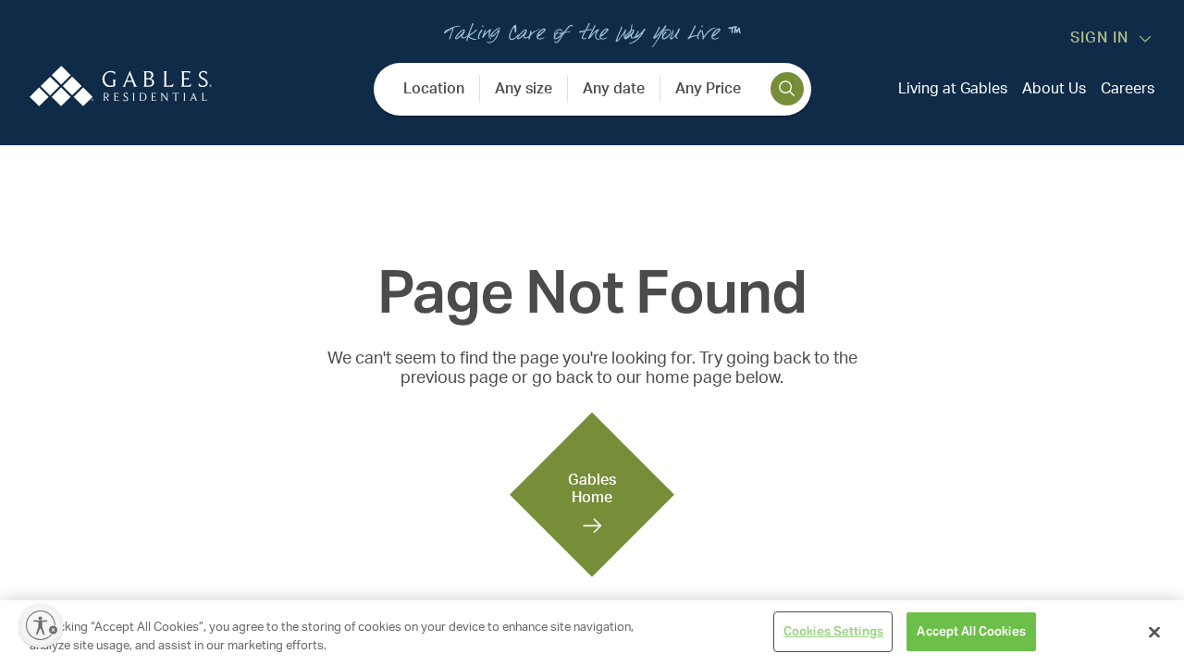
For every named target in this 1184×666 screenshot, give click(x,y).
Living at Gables (952, 88)
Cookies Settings (833, 631)
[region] (592, 633)
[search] (787, 88)
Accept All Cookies (971, 631)
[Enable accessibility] (40, 625)
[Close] (1154, 631)
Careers (1127, 88)
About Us (1054, 88)
